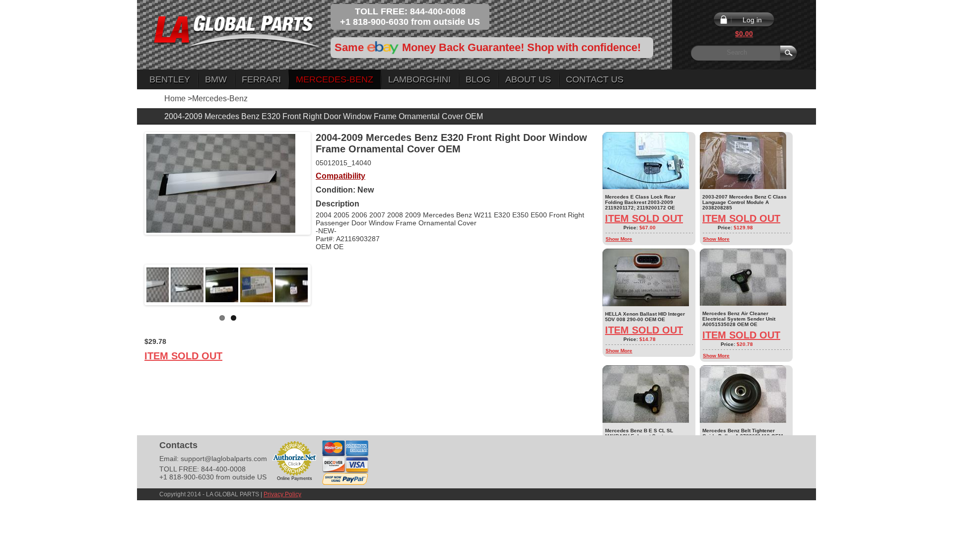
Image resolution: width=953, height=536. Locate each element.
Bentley (169, 79)
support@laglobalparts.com (224, 459)
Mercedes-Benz (334, 79)
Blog (478, 79)
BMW (216, 79)
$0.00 (744, 34)
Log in (752, 20)
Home (175, 98)
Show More (619, 239)
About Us (528, 79)
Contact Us (594, 79)
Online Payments (294, 478)
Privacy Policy (282, 494)
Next (324, 285)
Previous (131, 285)
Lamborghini (419, 79)
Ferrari (261, 79)
